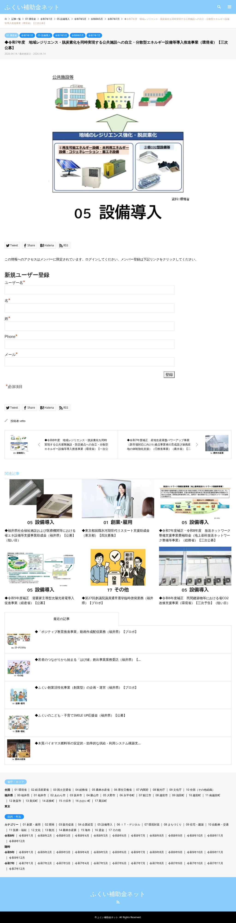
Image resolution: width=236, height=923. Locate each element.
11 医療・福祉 (18, 830)
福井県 (9, 795)
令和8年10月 (195, 835)
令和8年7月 (138, 835)
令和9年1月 (26, 852)
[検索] (219, 7)
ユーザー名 (15, 283)
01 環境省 (11, 35)
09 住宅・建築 (195, 824)
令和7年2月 (45, 863)
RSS (118, 902)
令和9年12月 (17, 858)
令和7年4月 (82, 863)
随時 (7, 847)
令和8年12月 (17, 841)
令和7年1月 (27, 35)
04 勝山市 (92, 795)
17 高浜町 (101, 801)
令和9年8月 (157, 852)
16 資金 (99, 830)
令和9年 (10, 852)
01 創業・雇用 (32, 824)
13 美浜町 (32, 801)
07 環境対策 (152, 824)
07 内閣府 (142, 790)
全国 (7, 790)
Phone (11, 337)
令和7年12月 (17, 869)
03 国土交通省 (62, 790)
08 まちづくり (173, 824)
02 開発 (49, 824)
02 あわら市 (57, 795)
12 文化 (36, 830)
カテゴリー (11, 824)
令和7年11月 (215, 863)
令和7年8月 (157, 863)
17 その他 (115, 830)
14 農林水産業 (68, 830)
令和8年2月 (45, 835)
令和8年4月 (82, 835)
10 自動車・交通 (218, 824)
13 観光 (49, 830)
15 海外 (85, 830)
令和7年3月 (63, 863)
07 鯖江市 (145, 795)
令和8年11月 (215, 835)
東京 (7, 806)
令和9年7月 (138, 852)
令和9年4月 (82, 852)
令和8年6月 (119, 835)
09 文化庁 (175, 790)
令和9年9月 (175, 852)
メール (11, 355)
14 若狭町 (48, 801)
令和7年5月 (61, 35)
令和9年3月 (63, 852)
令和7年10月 (195, 863)
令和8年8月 (157, 835)
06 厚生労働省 (123, 790)
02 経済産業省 (40, 790)
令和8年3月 (63, 835)
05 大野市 (109, 795)
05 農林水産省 (101, 790)
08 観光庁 (159, 790)
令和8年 (10, 835)
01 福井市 (40, 795)
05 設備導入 (44, 35)
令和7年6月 (119, 863)
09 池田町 (178, 795)
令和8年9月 (175, 835)
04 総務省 (81, 790)
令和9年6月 (119, 852)
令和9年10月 (195, 852)
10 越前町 (195, 795)
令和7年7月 (94, 35)
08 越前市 (162, 795)
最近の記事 (61, 618)
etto (22, 421)
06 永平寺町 (127, 795)
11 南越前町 (212, 795)
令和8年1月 (26, 835)
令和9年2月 (45, 852)
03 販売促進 (66, 824)
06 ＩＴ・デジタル (128, 824)
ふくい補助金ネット (118, 894)
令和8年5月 (78, 35)
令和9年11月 (215, 852)
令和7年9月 (175, 863)
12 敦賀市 (15, 801)
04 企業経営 (85, 824)
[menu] (229, 7)
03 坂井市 (76, 795)
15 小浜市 (65, 801)
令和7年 (10, 863)
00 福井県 (23, 795)
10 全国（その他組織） (200, 790)
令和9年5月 (101, 852)
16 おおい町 (82, 801)
